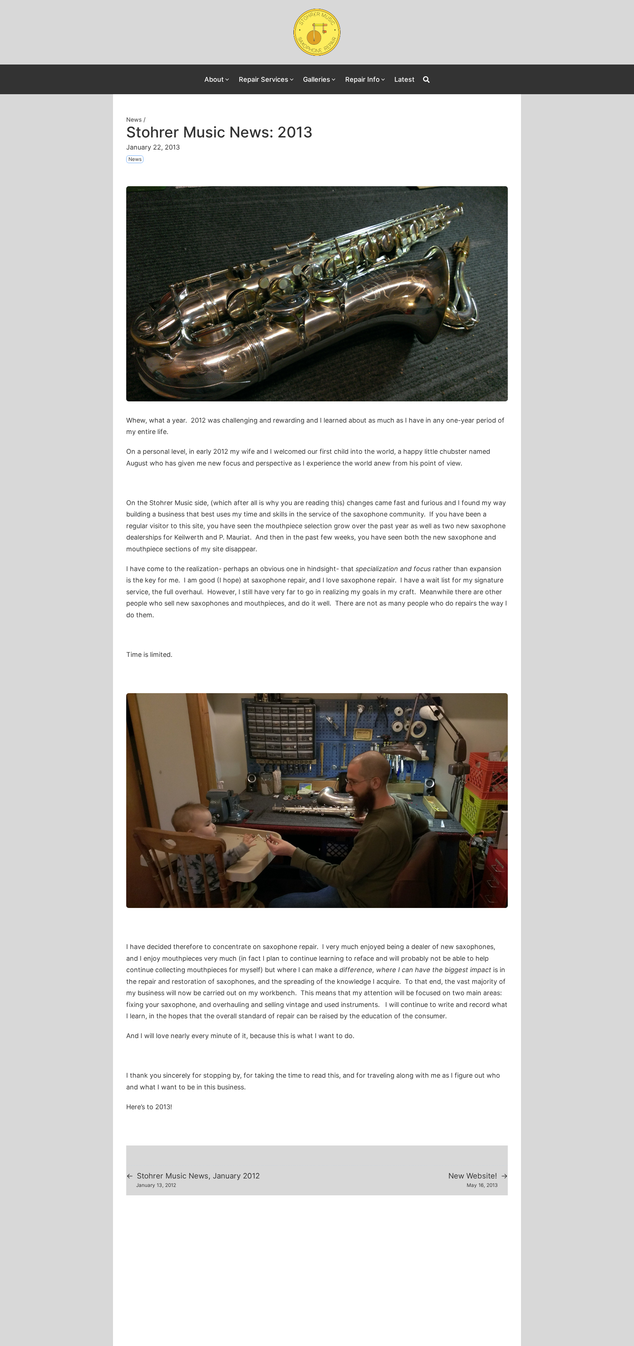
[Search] (426, 79)
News (134, 119)
